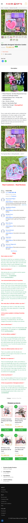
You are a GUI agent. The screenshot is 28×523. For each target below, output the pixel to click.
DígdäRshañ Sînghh (11, 207)
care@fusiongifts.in (8, 277)
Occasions (6, 7)
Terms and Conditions (6, 503)
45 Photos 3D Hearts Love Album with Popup (20, 449)
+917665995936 (22, 266)
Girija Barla (8, 237)
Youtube (3, 515)
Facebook (3, 511)
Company (3, 489)
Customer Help (4, 499)
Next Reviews (14, 251)
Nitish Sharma (9, 223)
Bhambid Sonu (9, 214)
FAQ (2, 505)
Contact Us (3, 501)
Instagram (3, 513)
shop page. (12, 371)
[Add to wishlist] (11, 407)
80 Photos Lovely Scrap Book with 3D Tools (6, 449)
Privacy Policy (4, 491)
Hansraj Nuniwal (10, 230)
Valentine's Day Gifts (13, 7)
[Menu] (2, 4)
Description (14, 68)
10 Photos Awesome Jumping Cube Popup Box (6, 420)
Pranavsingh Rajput (10, 198)
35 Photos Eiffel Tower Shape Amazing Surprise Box (20, 420)
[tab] (14, 68)
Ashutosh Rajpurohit (11, 244)
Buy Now (7, 429)
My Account (4, 497)
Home (2, 7)
